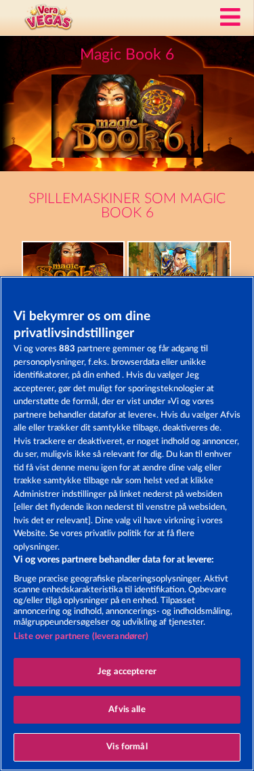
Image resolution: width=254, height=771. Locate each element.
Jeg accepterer (127, 671)
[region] (127, 523)
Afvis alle (126, 709)
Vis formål (126, 747)
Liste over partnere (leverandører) (81, 636)
